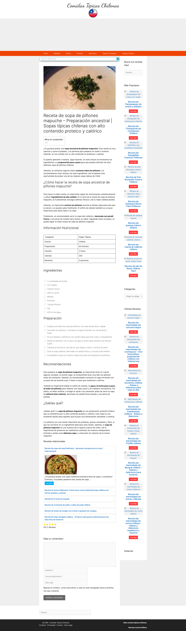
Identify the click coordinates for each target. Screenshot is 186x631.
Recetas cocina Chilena (138, 627)
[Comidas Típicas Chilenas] (93, 13)
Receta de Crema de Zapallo (57, 499)
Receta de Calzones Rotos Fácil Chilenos (133, 203)
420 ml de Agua (54, 312)
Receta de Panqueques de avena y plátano (133, 104)
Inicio (46, 53)
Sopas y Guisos (128, 53)
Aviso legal (68, 625)
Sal (48, 308)
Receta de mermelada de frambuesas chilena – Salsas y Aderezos (133, 411)
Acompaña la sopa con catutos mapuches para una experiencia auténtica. (78, 355)
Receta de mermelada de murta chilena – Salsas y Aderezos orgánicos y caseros (133, 525)
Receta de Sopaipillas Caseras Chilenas (133, 155)
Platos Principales (109, 53)
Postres (80, 53)
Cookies (60, 625)
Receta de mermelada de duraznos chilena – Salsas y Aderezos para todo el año (133, 384)
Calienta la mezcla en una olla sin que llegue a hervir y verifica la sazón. (77, 347)
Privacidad (51, 625)
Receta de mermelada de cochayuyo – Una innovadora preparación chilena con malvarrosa (133, 354)
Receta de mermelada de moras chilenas (133, 496)
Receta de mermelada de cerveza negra (133, 325)
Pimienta (51, 300)
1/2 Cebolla (52, 285)
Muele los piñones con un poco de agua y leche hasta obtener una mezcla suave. (79, 342)
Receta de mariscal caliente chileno (133, 247)
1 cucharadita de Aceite (57, 281)
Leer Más (49, 483)
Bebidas (57, 53)
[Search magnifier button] (117, 58)
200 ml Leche (53, 293)
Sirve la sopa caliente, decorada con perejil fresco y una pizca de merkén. (78, 351)
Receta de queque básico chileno (133, 225)
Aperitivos (93, 53)
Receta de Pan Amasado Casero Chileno (133, 179)
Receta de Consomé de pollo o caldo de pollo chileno (67, 505)
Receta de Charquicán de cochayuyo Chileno (133, 130)
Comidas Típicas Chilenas (93, 5)
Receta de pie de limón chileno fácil (133, 268)
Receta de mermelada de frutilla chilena (133, 441)
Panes (68, 53)
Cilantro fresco (53, 289)
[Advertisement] (93, 35)
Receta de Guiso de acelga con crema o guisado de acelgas (71, 511)
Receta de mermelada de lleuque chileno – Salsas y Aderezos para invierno (133, 468)
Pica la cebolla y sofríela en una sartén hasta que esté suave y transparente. (79, 337)
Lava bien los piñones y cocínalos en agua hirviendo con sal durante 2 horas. (77, 331)
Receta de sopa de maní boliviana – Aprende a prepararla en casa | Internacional (74, 449)
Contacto (42, 625)
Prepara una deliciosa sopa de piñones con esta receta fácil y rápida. (76, 326)
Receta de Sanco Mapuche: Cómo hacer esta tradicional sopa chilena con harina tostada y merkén (77, 491)
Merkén (50, 297)
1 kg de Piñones (54, 304)
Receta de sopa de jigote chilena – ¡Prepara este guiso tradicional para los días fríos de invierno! (77, 518)
